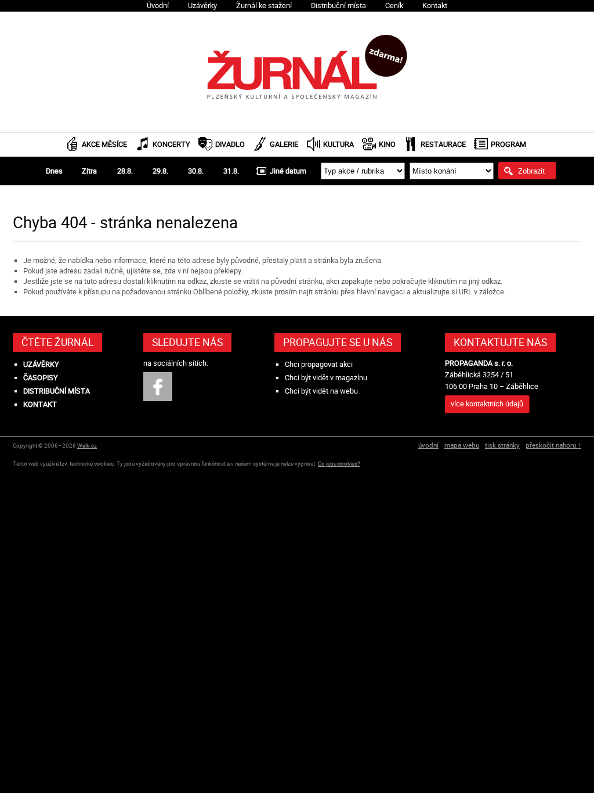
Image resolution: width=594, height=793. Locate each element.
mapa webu (461, 445)
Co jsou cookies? (339, 463)
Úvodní (158, 5)
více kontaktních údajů (487, 404)
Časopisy (40, 378)
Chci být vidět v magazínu (326, 378)
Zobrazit (531, 170)
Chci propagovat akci (319, 364)
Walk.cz (87, 445)
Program (508, 144)
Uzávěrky (202, 5)
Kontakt (434, 5)
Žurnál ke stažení (264, 5)
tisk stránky (502, 445)
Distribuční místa (338, 5)
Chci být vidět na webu (321, 391)
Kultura (338, 144)
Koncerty (171, 144)
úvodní (428, 445)
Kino (387, 144)
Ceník (394, 5)
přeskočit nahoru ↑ (553, 445)
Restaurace (443, 144)
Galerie (284, 144)
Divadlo (230, 144)
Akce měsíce (104, 144)
